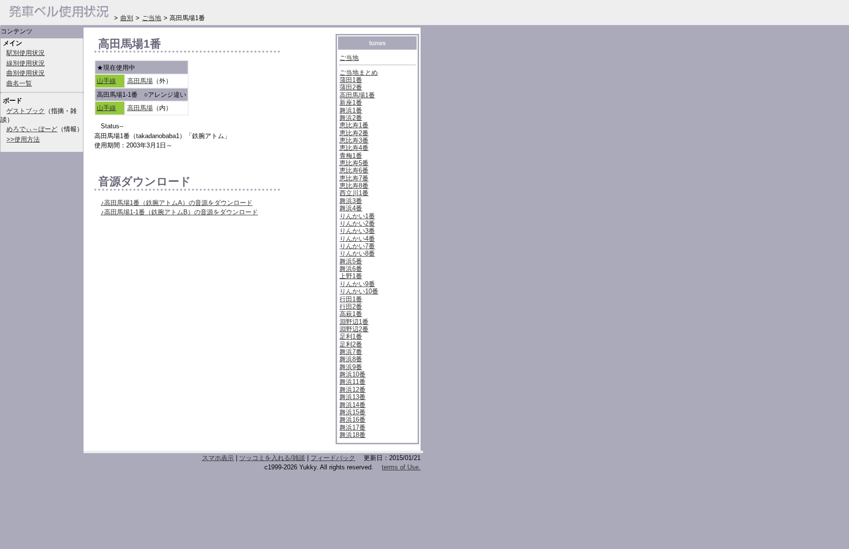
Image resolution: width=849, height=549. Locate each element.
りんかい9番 (357, 284)
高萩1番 (351, 314)
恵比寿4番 (354, 147)
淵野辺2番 (354, 329)
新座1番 (351, 102)
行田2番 (351, 306)
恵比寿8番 (354, 185)
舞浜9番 (351, 367)
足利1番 (351, 336)
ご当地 (349, 57)
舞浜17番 (353, 427)
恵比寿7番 (354, 178)
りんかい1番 (357, 216)
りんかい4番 (357, 238)
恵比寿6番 (354, 170)
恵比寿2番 (354, 133)
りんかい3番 (357, 230)
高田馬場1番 (357, 95)
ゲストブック (25, 111)
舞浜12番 (353, 389)
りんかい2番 (357, 223)
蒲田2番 (351, 87)
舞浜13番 (353, 397)
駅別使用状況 (25, 53)
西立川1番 (354, 193)
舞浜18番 (353, 434)
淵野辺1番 (354, 321)
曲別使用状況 (25, 73)
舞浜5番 (351, 261)
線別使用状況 (25, 63)
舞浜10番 (353, 374)
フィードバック (333, 458)
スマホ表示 (218, 458)
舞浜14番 (353, 404)
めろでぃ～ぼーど (31, 129)
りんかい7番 (357, 246)
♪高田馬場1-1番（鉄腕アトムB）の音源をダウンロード (179, 212)
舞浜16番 (353, 419)
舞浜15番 (353, 412)
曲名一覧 (19, 83)
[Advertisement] (209, 414)
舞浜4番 (351, 208)
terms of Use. (401, 467)
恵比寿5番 (354, 163)
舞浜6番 (351, 268)
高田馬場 (140, 81)
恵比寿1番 (354, 125)
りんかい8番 (357, 253)
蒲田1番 (351, 80)
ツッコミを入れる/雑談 (272, 458)
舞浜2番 (351, 117)
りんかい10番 (359, 291)
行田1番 (351, 299)
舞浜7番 (351, 351)
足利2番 (351, 344)
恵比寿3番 (354, 140)
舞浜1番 (351, 110)
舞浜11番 (353, 381)
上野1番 (351, 276)
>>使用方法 (23, 139)
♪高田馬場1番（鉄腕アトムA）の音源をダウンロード (177, 202)
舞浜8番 (351, 359)
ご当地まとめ (359, 72)
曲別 (126, 18)
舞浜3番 (351, 200)
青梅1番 (351, 155)
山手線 (106, 81)
